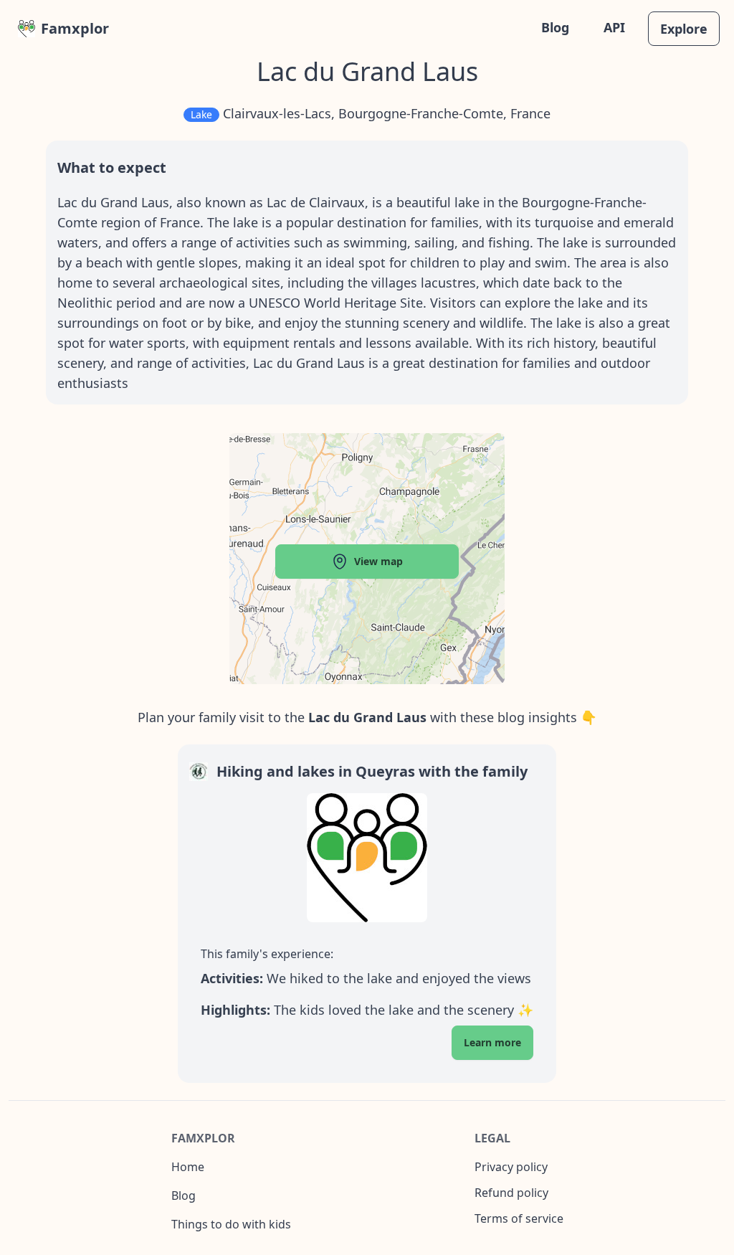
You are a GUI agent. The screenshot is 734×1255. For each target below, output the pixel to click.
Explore (683, 28)
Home (187, 1167)
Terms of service (519, 1218)
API (614, 27)
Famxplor (75, 28)
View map (378, 561)
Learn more (492, 1042)
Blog (555, 27)
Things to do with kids (231, 1224)
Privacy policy (511, 1167)
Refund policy (511, 1192)
